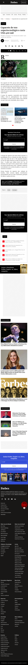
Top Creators (18, 575)
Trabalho (17, 589)
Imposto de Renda (5, 595)
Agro (4, 14)
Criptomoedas (4, 591)
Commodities (4, 589)
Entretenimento (19, 598)
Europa (16, 644)
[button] (17, 51)
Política (17, 635)
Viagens (2, 620)
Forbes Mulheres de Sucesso (7, 654)
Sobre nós (3, 503)
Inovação (3, 550)
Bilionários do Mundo (19, 551)
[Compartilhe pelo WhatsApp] (15, 46)
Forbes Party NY (4, 644)
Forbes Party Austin (5, 646)
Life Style (3, 616)
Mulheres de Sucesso (19, 571)
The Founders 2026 (19, 573)
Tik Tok (2, 553)
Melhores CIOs (18, 560)
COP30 (16, 626)
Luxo (2, 626)
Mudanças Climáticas (19, 622)
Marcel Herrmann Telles (20, 531)
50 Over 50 (17, 553)
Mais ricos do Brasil (20, 524)
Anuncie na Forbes (5, 508)
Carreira (8, 14)
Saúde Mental (18, 582)
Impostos (3, 587)
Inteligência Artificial (5, 546)
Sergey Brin (3, 539)
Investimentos (4, 586)
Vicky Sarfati (17, 527)
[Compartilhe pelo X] (6, 46)
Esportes (3, 598)
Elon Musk (3, 526)
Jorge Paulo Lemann (19, 529)
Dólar (2, 593)
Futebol (2, 606)
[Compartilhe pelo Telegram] (19, 46)
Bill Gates (3, 541)
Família (16, 587)
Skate (2, 610)
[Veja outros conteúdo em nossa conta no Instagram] (8, 499)
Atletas (2, 613)
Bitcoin (2, 582)
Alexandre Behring (19, 537)
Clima (16, 618)
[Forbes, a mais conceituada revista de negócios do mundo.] (14, 488)
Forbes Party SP (4, 648)
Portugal (3, 618)
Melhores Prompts (5, 548)
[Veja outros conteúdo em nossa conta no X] (5, 499)
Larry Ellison (3, 531)
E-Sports (3, 602)
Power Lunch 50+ (4, 640)
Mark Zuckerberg (4, 527)
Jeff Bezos (3, 529)
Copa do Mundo (4, 600)
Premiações (17, 610)
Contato (3, 510)
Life (12, 14)
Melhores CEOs (18, 559)
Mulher (24, 14)
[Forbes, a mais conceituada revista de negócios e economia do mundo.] (14, 2)
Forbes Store (3, 505)
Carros (2, 632)
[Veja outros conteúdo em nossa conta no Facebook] (2, 499)
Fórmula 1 (3, 604)
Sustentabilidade (18, 620)
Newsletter (3, 514)
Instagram (3, 551)
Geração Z (17, 584)
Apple (2, 555)
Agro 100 (17, 546)
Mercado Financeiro (5, 584)
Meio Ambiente (18, 616)
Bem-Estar (17, 580)
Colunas (8, 18)
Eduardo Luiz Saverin (19, 526)
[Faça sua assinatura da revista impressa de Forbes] (4, 477)
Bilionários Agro (18, 548)
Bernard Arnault (4, 533)
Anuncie (24, 2)
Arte (2, 628)
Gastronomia (4, 622)
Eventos (16, 606)
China (16, 640)
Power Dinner (4, 637)
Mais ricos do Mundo (6, 524)
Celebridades (18, 604)
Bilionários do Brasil (19, 550)
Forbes (10, 181)
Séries (16, 600)
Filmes (16, 602)
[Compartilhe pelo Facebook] (9, 46)
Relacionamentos (18, 586)
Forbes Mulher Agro (5, 655)
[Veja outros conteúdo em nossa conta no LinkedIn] (15, 499)
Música (16, 608)
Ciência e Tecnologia (6, 544)
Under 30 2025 (18, 577)
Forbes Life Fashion (5, 642)
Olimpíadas (3, 611)
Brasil (16, 638)
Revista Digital (4, 507)
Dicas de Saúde (18, 591)
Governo (17, 642)
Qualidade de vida (5, 624)
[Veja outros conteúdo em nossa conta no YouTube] (12, 499)
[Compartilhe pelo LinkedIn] (12, 46)
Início (2, 18)
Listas (15, 14)
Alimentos (17, 624)
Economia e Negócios (6, 580)
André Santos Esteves (19, 538)
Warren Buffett (4, 535)
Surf (2, 608)
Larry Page (3, 537)
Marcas (2, 630)
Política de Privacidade (22, 468)
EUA (16, 637)
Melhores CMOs (18, 562)
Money (19, 14)
